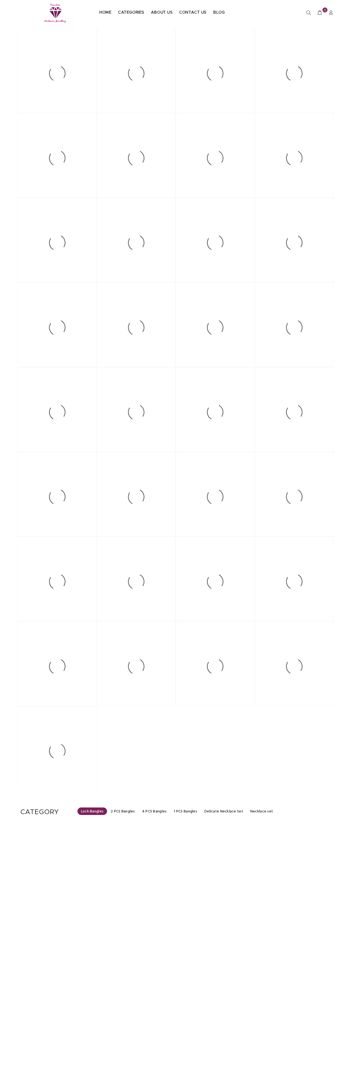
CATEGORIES (131, 12)
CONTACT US (193, 12)
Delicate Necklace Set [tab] (223, 811)
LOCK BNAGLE (58, 915)
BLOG (219, 12)
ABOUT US (162, 12)
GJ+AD (58, 919)
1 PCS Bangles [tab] (185, 811)
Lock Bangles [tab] (92, 811)
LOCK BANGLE (138, 915)
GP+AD (58, 1047)
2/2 (58, 923)
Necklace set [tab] (261, 811)
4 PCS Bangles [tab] (154, 811)
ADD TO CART (61, 937)
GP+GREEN (138, 919)
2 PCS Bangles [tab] (123, 811)
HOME (105, 12)
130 (57, 911)
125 (138, 1039)
